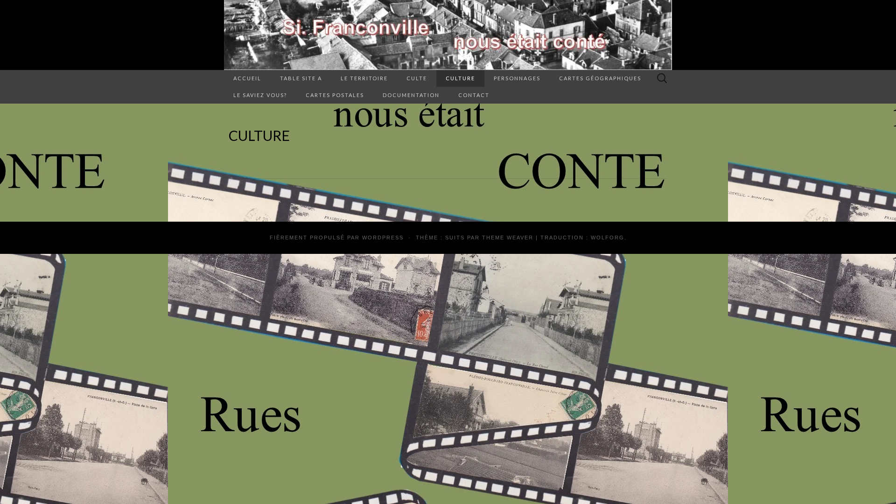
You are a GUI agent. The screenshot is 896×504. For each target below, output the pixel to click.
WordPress (383, 237)
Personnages (517, 78)
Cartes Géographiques (600, 78)
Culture (460, 78)
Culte (416, 78)
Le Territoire (364, 78)
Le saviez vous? (260, 95)
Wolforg (607, 237)
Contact (474, 95)
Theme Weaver (507, 237)
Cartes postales (335, 95)
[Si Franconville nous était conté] (448, 35)
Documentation (411, 95)
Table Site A (301, 78)
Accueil (247, 78)
